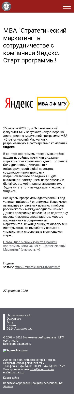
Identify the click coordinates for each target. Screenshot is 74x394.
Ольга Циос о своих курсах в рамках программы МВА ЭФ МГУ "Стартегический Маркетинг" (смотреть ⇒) (34, 245)
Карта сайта (11, 377)
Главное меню (67, 6)
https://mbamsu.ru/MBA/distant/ (37, 267)
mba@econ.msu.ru (42, 369)
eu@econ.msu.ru (13, 372)
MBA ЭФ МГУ (6, 6)
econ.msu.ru (11, 340)
